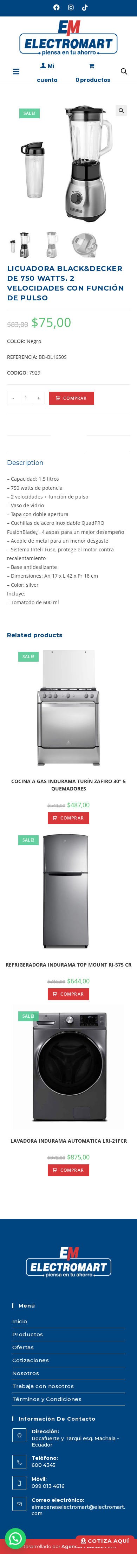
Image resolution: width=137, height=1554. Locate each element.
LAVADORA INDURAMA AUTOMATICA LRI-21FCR (69, 1140)
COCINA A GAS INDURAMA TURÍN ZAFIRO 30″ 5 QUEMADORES (68, 785)
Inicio (20, 1321)
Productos (27, 1334)
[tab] (68, 443)
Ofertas (23, 1347)
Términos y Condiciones (47, 1399)
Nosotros (25, 1373)
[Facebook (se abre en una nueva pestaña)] (56, 7)
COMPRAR (75, 398)
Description (68, 443)
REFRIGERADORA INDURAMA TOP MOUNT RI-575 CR (68, 964)
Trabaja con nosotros (43, 1386)
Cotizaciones (30, 1360)
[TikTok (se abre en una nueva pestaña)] (83, 7)
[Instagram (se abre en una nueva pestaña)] (71, 7)
